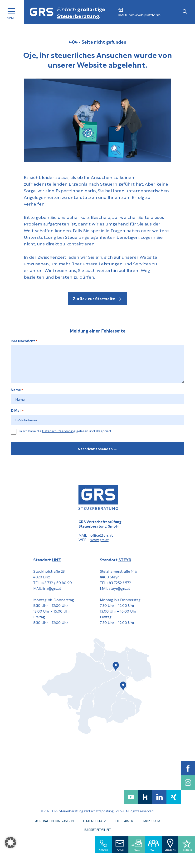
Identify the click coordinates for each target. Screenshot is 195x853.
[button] (10, 842)
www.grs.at (99, 539)
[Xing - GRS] (173, 797)
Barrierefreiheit (97, 829)
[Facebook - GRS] (188, 768)
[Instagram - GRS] (188, 782)
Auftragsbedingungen (54, 820)
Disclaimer (124, 820)
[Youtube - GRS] (131, 797)
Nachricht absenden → (97, 448)
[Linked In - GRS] (159, 797)
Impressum (151, 820)
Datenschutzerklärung (59, 430)
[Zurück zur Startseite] (42, 12)
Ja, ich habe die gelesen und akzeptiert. (65, 431)
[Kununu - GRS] (145, 797)
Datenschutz (94, 820)
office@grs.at (101, 535)
